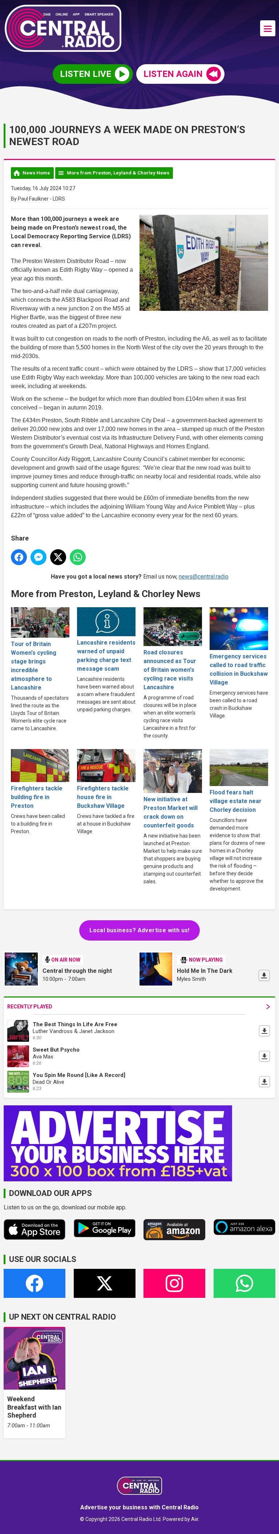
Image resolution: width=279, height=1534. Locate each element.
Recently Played (29, 1006)
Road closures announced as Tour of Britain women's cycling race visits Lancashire (169, 670)
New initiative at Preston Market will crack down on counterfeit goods (170, 812)
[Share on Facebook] (19, 557)
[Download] (264, 975)
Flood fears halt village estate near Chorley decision (236, 801)
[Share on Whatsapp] (78, 557)
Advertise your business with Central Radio (139, 1507)
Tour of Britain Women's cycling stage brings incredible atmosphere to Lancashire (33, 666)
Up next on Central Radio (62, 1316)
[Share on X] (58, 557)
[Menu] (267, 28)
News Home (36, 173)
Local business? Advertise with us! (139, 930)
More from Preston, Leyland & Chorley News (118, 173)
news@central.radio (204, 576)
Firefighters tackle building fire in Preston (36, 797)
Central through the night (77, 970)
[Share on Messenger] (38, 557)
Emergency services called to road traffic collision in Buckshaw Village (239, 669)
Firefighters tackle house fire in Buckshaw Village (103, 797)
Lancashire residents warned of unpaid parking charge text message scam (106, 655)
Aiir (194, 1519)
